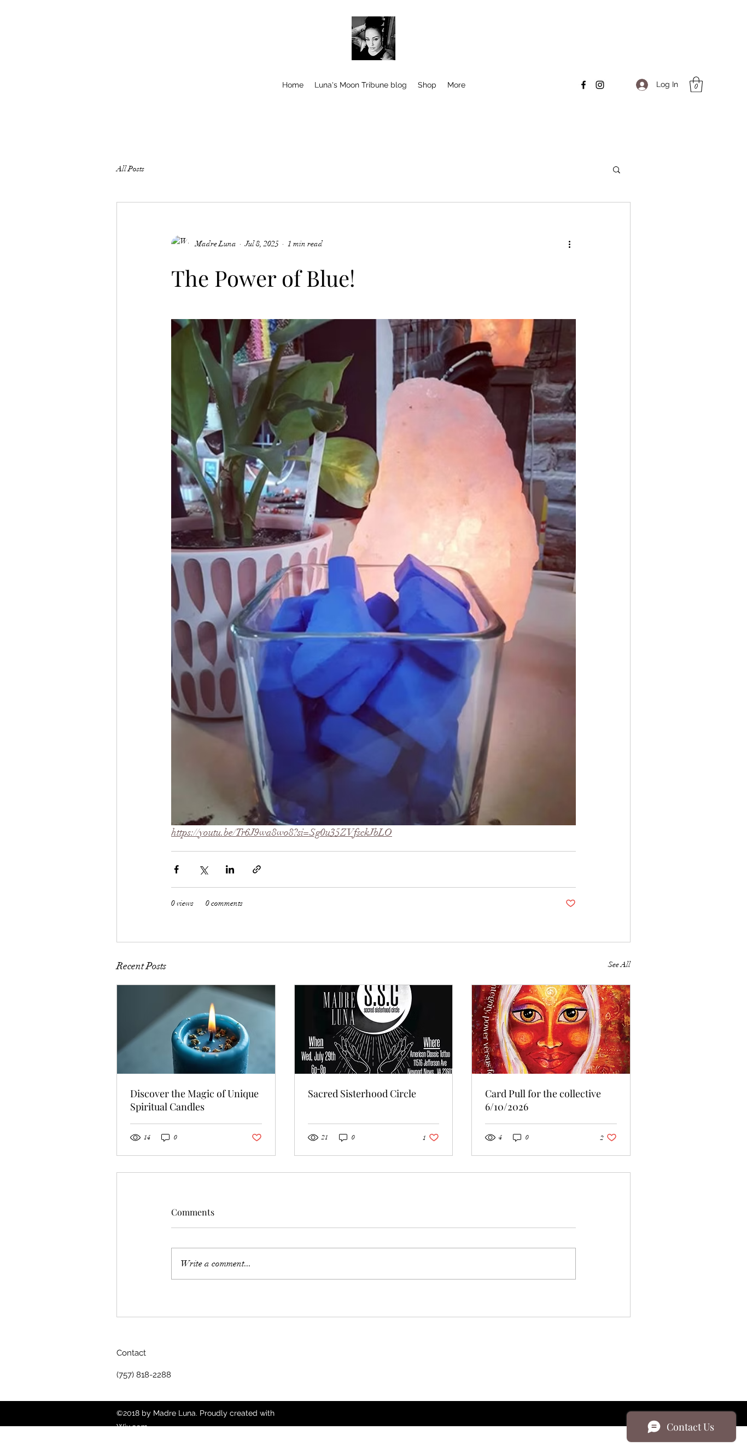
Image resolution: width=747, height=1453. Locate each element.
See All (619, 964)
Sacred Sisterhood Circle (362, 1093)
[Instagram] (599, 84)
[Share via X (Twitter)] (203, 869)
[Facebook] (583, 84)
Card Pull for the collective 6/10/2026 (543, 1100)
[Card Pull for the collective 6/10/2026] (551, 1029)
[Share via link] (257, 869)
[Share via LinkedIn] (230, 869)
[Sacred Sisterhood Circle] (374, 1029)
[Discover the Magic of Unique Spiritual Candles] (196, 1029)
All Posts (130, 168)
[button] (696, 84)
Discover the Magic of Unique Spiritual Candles (194, 1100)
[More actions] (569, 244)
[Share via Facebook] (176, 869)
